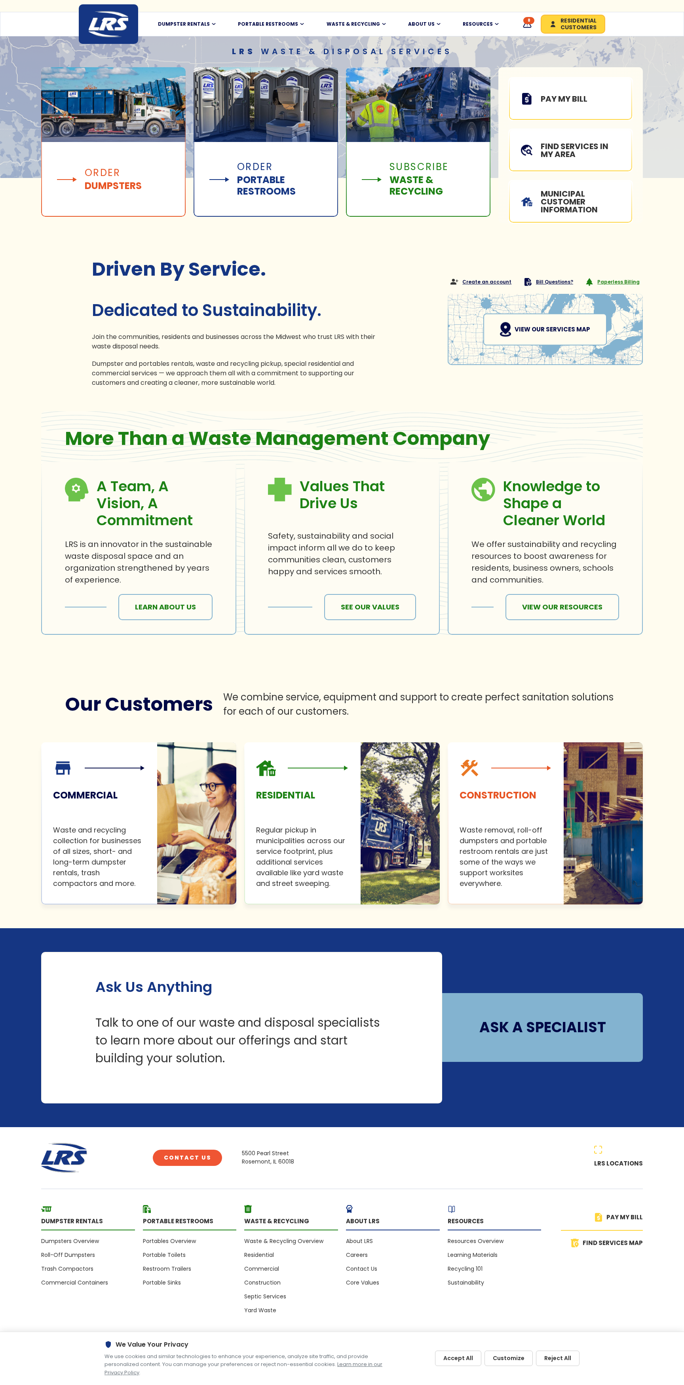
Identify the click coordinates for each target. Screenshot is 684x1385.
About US (421, 24)
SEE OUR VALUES (370, 607)
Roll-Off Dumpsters (68, 1255)
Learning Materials (473, 1255)
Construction (262, 1283)
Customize (508, 1358)
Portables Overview (169, 1241)
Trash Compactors (67, 1269)
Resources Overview (476, 1241)
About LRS (359, 1241)
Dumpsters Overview (70, 1241)
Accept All (458, 1358)
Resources (478, 24)
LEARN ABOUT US (165, 607)
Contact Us (187, 1158)
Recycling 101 (465, 1269)
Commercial (261, 1269)
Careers (357, 1255)
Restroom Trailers (167, 1269)
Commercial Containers (74, 1283)
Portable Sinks (162, 1283)
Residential (259, 1255)
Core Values (362, 1283)
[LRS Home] (108, 24)
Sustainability (466, 1283)
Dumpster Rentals (184, 24)
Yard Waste (260, 1310)
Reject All (557, 1358)
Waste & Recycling (353, 24)
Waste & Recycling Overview (283, 1241)
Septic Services (265, 1296)
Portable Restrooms (268, 24)
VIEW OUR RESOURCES (562, 607)
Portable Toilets (164, 1255)
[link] (138, 823)
